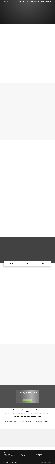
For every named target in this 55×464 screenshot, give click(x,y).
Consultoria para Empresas (26, 1)
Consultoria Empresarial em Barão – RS (41, 418)
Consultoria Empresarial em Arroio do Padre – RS (10, 423)
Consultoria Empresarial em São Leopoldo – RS (42, 423)
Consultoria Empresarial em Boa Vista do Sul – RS (10, 418)
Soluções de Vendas (34, 1)
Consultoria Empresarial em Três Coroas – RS (42, 421)
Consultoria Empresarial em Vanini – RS (25, 423)
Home (20, 1)
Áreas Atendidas (48, 1)
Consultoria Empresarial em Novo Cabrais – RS (10, 421)
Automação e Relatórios (41, 1)
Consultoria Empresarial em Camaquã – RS (25, 418)
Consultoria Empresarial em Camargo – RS (25, 421)
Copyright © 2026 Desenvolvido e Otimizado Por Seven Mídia (11, 462)
